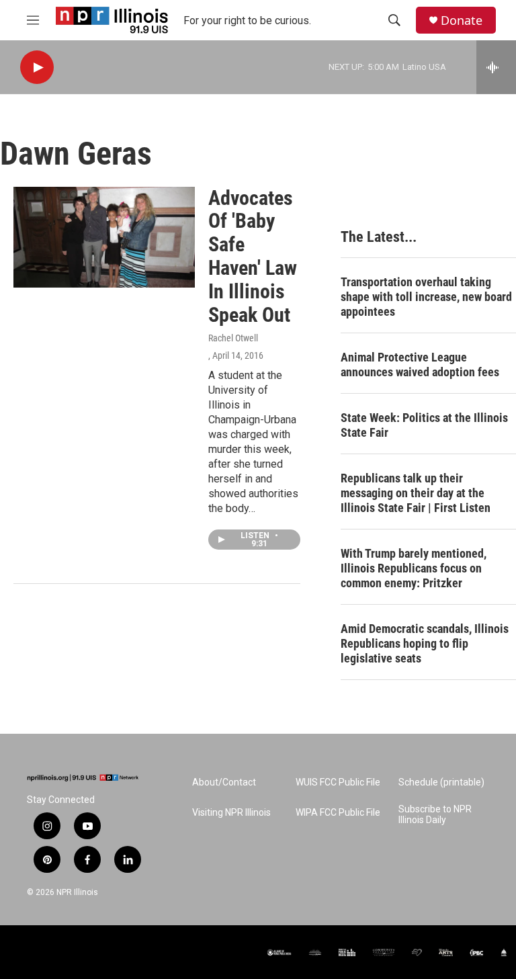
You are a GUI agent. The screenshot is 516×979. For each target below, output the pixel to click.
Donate (461, 20)
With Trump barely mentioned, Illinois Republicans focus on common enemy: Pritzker (413, 568)
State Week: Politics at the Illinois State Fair (424, 425)
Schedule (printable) (441, 782)
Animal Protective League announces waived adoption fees (420, 364)
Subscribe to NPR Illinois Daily (435, 814)
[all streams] (496, 67)
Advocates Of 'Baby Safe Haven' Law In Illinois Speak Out (252, 256)
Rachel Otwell (233, 338)
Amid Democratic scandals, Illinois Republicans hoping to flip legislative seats (425, 643)
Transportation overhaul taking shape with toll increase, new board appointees (426, 296)
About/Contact (224, 782)
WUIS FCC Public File (338, 782)
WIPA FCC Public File (338, 813)
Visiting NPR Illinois (231, 813)
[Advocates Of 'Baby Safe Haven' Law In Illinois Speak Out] (104, 237)
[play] (37, 67)
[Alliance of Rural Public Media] (279, 952)
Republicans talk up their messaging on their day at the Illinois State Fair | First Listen (415, 493)
